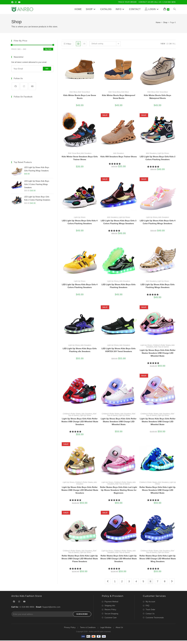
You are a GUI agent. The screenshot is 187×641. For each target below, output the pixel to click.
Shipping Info (110, 606)
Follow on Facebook (23, 97)
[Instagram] (15, 2)
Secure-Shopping (111, 614)
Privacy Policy (70, 627)
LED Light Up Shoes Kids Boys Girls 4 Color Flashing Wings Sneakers (157, 222)
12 (167, 44)
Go (47, 69)
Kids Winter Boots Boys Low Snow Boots (79, 96)
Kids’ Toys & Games (161, 347)
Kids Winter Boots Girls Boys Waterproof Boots (157, 96)
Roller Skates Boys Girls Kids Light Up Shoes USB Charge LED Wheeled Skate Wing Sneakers (157, 559)
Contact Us (150, 614)
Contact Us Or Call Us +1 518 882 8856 (157, 2)
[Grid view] (78, 43)
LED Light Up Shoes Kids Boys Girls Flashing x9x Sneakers (80, 349)
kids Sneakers (86, 153)
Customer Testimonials (155, 618)
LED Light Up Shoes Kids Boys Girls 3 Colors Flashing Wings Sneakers (118, 222)
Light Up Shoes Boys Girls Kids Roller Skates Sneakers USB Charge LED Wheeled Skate (157, 353)
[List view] (84, 43)
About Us (119, 627)
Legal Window (105, 627)
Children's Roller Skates (162, 345)
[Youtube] (19, 2)
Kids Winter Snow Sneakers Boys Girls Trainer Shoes (80, 158)
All (174, 44)
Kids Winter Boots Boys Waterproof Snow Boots (118, 96)
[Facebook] (12, 2)
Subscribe (82, 614)
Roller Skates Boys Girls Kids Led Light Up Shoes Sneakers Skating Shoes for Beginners (118, 490)
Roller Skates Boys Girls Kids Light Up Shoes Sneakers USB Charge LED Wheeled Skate (157, 490)
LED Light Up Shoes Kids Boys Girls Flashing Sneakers (119, 285)
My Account (150, 602)
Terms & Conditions (88, 627)
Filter (48, 49)
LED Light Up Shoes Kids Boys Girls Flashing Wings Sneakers (158, 285)
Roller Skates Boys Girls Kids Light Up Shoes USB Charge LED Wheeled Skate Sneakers (118, 559)
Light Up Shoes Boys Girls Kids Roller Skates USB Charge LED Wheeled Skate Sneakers (79, 421)
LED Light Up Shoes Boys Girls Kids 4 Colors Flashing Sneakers (79, 222)
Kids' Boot (73, 92)
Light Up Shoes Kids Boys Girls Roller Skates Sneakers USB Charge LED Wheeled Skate (157, 421)
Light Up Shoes (163, 153)
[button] (115, 164)
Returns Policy (110, 610)
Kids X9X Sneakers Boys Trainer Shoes (118, 156)
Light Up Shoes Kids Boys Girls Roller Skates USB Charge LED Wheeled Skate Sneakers (79, 490)
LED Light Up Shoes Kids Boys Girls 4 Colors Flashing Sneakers (79, 285)
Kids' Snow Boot (84, 92)
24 (170, 44)
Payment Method (111, 602)
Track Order (150, 610)
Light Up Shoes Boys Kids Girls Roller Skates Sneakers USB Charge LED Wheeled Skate (118, 421)
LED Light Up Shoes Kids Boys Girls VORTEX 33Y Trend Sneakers (119, 349)
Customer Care (110, 618)
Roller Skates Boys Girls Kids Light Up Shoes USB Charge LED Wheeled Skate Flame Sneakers (79, 559)
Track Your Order (127, 2)
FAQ (147, 606)
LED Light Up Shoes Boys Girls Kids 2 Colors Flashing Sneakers (157, 158)
